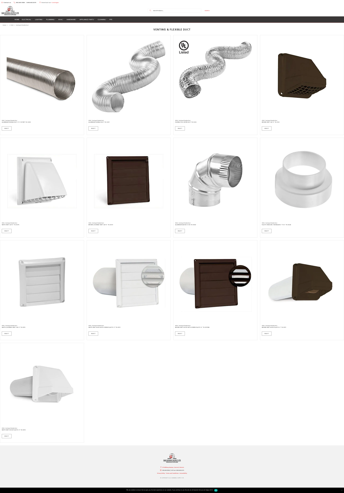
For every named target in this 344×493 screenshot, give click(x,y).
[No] (342, 490)
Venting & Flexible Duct (11, 120)
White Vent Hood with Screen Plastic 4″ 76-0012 (105, 327)
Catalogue (55, 2)
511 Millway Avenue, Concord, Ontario (173, 467)
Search (207, 11)
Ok (216, 490)
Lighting (38, 19)
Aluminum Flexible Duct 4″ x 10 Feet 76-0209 (16, 122)
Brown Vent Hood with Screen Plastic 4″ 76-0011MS (192, 327)
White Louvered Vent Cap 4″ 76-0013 (13, 327)
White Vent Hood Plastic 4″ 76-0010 (14, 430)
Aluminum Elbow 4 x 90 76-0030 (185, 225)
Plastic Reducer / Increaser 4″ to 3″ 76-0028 (276, 225)
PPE (110, 19)
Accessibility (183, 473)
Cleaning (102, 19)
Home (17, 19)
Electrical (26, 19)
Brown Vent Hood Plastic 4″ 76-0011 (274, 327)
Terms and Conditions (172, 473)
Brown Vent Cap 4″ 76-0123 (271, 122)
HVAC (60, 19)
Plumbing (50, 19)
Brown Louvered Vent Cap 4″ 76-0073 (101, 225)
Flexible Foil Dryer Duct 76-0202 (186, 122)
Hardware (71, 19)
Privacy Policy (161, 473)
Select (6, 128)
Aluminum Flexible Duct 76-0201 (99, 122)
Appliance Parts (87, 19)
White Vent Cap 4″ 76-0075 (10, 225)
